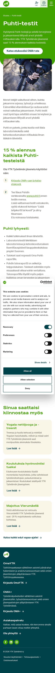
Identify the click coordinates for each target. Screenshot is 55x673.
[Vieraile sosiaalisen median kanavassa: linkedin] (11, 642)
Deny (27, 388)
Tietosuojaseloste (31, 657)
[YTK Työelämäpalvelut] (6, 4)
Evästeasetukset (11, 660)
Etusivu (6, 16)
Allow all (27, 371)
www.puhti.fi (33, 196)
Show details (41, 362)
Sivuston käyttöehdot (13, 657)
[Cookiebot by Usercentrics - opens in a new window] (40, 282)
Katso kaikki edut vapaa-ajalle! (20, 538)
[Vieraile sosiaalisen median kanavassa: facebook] (5, 642)
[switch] (48, 335)
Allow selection (27, 379)
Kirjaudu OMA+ (12, 611)
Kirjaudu (43, 5)
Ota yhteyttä (10, 633)
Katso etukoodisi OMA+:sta (23, 51)
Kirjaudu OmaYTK (13, 583)
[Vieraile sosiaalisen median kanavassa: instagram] (16, 642)
